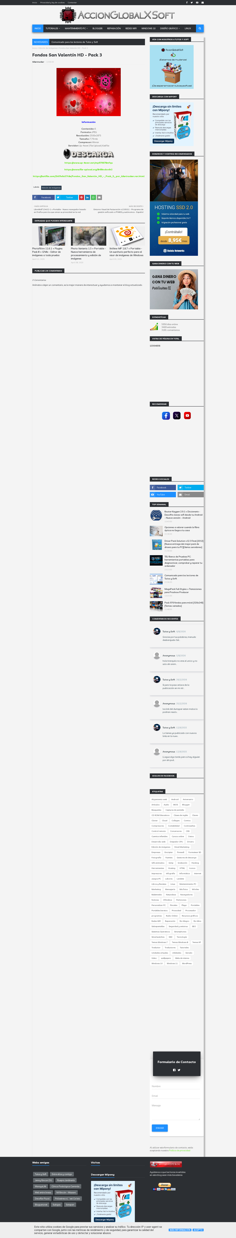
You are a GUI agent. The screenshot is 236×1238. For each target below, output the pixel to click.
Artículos (155, 804)
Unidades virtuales (160, 953)
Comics (187, 820)
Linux (172, 884)
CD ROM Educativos (160, 815)
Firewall (180, 852)
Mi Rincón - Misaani (66, 1192)
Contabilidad (173, 826)
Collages (175, 820)
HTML (182, 868)
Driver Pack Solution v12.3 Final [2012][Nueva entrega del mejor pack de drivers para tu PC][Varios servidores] (184, 544)
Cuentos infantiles (159, 836)
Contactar (72, 2)
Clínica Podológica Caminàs (65, 1186)
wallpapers (166, 958)
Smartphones (180, 931)
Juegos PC (156, 879)
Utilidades (176, 953)
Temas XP (196, 942)
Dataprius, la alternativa (64, 42)
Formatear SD (194, 852)
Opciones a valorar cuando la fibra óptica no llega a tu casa (182, 529)
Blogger (186, 804)
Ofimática (167, 900)
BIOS (175, 804)
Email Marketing (182, 847)
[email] (202, 2)
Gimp (171, 863)
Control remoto (159, 831)
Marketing (156, 889)
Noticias (155, 900)
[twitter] (192, 2)
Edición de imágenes (48, 48)
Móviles (195, 889)
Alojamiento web (159, 799)
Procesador (190, 910)
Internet (197, 873)
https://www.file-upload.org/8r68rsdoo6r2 (88, 169)
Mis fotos (183, 889)
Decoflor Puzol (42, 1198)
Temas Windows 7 (160, 942)
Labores (168, 879)
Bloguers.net (41, 1204)
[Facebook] (166, 420)
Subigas (57, 1204)
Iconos (192, 868)
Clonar (155, 820)
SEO (194, 926)
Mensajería (170, 889)
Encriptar (169, 852)
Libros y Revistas (159, 884)
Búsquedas (156, 810)
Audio (166, 804)
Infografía (170, 873)
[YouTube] (187, 420)
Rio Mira (197, 921)
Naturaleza (171, 894)
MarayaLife (40, 1186)
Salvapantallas (158, 926)
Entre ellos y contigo (62, 1174)
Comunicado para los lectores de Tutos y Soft (181, 577)
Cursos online (178, 836)
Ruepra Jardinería (66, 1180)
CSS (187, 831)
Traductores (170, 947)
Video (154, 958)
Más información (180, 1230)
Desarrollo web (159, 841)
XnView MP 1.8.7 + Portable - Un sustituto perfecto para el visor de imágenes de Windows (126, 252)
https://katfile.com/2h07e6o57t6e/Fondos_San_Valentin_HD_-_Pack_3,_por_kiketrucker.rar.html (88, 176)
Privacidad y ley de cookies (52, 2)
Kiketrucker (38, 62)
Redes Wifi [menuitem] (131, 28)
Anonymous (169, 655)
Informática (184, 873)
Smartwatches (158, 937)
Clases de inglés (181, 815)
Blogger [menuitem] (97, 28)
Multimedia (157, 894)
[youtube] (197, 2)
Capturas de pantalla (175, 810)
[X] (177, 420)
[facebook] (186, 2)
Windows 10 (157, 963)
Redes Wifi (156, 921)
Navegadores (186, 894)
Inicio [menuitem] (38, 28)
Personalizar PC (159, 905)
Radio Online (172, 916)
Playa (184, 905)
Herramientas (158, 868)
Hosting (171, 868)
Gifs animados (158, 863)
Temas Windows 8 (180, 942)
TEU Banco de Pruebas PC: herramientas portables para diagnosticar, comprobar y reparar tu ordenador (183, 561)
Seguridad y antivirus (178, 926)
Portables (195, 905)
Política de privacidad (179, 1150)
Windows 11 (172, 963)
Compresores (158, 826)
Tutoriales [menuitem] (52, 28)
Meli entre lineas (43, 1192)
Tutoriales (184, 947)
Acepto (198, 1230)
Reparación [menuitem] (114, 28)
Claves (195, 815)
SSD (170, 937)
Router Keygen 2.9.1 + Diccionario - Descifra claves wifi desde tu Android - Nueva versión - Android (183, 514)
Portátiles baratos (159, 910)
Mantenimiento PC (187, 884)
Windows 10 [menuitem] (148, 28)
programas (157, 916)
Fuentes (169, 857)
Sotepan (70, 1204)
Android (175, 799)
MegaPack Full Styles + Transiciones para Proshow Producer (183, 591)
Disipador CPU (176, 841)
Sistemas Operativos (161, 931)
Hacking (195, 863)
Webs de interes (182, 958)
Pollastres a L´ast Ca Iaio (67, 1198)
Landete (180, 879)
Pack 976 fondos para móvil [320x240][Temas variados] (184, 604)
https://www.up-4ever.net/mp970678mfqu (89, 162)
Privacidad (176, 910)
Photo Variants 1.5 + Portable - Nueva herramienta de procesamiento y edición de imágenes (88, 253)
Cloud (164, 820)
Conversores (176, 831)
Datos (191, 836)
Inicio (34, 2)
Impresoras (157, 873)
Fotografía (156, 857)
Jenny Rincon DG (43, 1180)
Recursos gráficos (190, 916)
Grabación (182, 863)
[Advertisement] (88, 382)
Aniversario (188, 799)
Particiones (181, 900)
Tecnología (182, 937)
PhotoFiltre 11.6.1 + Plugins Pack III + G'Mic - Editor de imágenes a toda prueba (47, 252)
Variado (188, 953)
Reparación (170, 921)
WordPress (187, 963)
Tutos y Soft (169, 631)
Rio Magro (184, 921)
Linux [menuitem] (188, 28)
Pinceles (173, 905)
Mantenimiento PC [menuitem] (75, 28)
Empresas (156, 852)
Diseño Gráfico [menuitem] (169, 28)
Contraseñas (189, 826)
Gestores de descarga (186, 857)
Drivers (190, 841)
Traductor (156, 947)
